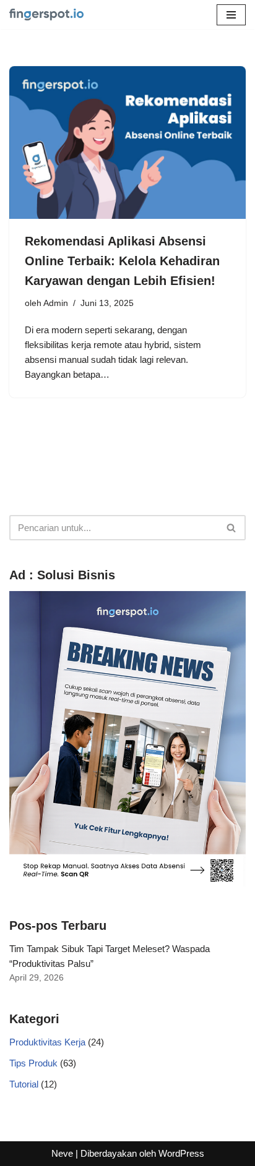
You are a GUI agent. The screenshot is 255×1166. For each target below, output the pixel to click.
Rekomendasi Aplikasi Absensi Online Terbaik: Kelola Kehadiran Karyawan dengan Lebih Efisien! (122, 260)
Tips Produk (33, 1063)
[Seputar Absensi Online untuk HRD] (46, 14)
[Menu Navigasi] (231, 14)
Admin (55, 303)
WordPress (181, 1153)
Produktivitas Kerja (47, 1042)
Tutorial (23, 1084)
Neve (62, 1153)
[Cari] (232, 527)
